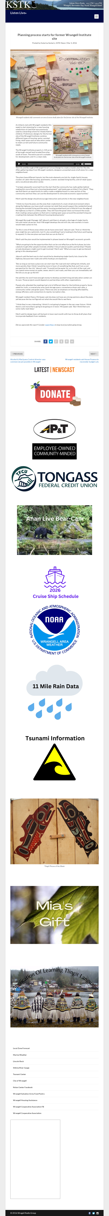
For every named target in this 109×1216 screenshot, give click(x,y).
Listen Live (17, 13)
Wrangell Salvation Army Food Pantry (29, 1094)
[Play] (19, 164)
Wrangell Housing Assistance (25, 1100)
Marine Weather (20, 1055)
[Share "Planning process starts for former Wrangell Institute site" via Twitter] (50, 341)
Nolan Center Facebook (23, 1087)
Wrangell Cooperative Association (27, 1113)
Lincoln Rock (18, 1061)
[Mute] (82, 164)
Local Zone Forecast (21, 1048)
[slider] (88, 163)
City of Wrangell (20, 1081)
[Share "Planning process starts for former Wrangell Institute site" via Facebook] (45, 341)
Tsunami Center (19, 1074)
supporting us (50, 325)
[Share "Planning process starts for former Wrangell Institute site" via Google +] (56, 341)
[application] (54, 164)
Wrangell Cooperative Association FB (28, 1107)
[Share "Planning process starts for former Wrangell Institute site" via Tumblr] (61, 341)
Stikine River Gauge (21, 1068)
